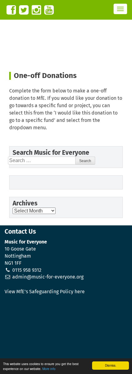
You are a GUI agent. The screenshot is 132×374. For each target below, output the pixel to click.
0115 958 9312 (26, 270)
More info (49, 368)
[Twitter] (23, 10)
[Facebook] (11, 10)
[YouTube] (49, 10)
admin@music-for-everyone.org (47, 277)
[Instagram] (36, 10)
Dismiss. (110, 365)
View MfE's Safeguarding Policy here (45, 291)
